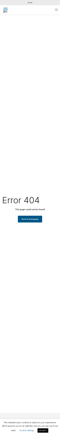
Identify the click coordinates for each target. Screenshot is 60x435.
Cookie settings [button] (26, 430)
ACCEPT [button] (43, 430)
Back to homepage (30, 219)
